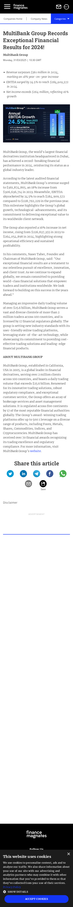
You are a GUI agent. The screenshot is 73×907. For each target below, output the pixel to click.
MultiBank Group (15, 55)
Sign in (66, 7)
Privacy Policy (12, 887)
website (35, 451)
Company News (39, 18)
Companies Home (13, 18)
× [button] (68, 854)
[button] (36, 891)
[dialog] (36, 878)
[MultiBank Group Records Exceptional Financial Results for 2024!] (10, 475)
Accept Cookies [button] (36, 898)
